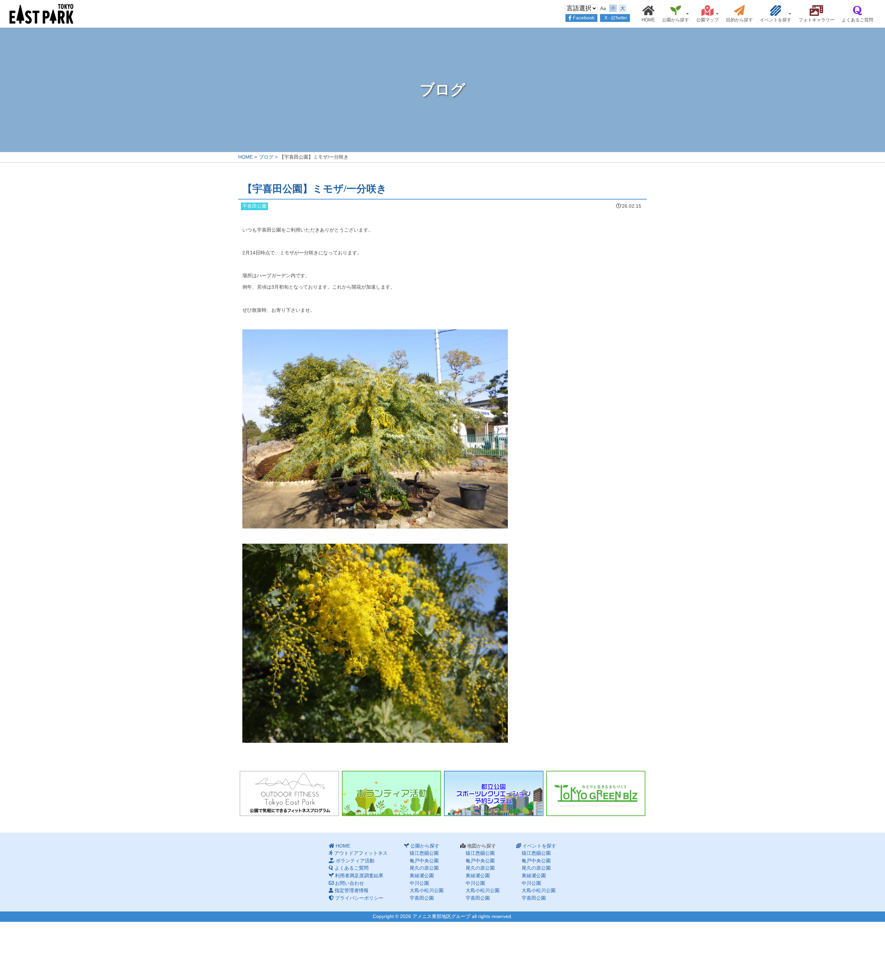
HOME (648, 19)
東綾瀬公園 (422, 875)
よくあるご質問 (857, 19)
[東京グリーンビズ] (596, 793)
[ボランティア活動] (391, 793)
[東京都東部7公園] (41, 13)
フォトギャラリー (817, 19)
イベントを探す (775, 19)
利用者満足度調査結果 (359, 875)
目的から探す (739, 19)
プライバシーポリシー (359, 898)
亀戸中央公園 (424, 860)
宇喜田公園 (422, 898)
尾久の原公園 (424, 868)
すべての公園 (766, 23)
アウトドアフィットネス (361, 853)
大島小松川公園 (427, 890)
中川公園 (419, 883)
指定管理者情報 (352, 890)
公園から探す (675, 19)
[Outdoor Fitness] (289, 793)
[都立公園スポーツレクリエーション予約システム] (493, 793)
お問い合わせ (349, 883)
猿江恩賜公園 (666, 23)
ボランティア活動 (355, 860)
